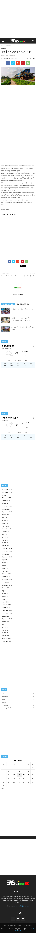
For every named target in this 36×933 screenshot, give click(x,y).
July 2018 (4, 624)
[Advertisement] (18, 19)
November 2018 (7, 613)
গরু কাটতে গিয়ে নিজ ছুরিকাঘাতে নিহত (9, 276)
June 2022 (5, 520)
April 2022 (5, 523)
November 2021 (7, 529)
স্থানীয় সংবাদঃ (5, 694)
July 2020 (4, 560)
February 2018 (6, 638)
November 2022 (7, 506)
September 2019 (7, 585)
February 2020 (6, 574)
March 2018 (5, 636)
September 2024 (7, 492)
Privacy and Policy (27, 925)
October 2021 (6, 532)
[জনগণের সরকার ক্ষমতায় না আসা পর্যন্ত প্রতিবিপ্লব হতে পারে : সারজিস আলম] (5, 320)
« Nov (2, 788)
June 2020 (5, 562)
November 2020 (7, 551)
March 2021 (5, 546)
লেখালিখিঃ (4, 702)
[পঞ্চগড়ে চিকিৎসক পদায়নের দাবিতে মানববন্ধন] (5, 311)
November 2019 (7, 579)
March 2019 (5, 602)
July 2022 (4, 517)
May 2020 (5, 565)
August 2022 (6, 515)
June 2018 (5, 627)
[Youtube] (23, 919)
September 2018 (7, 619)
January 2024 (6, 501)
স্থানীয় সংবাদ (6, 925)
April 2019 (5, 599)
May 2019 (5, 596)
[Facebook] (13, 919)
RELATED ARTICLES (8, 304)
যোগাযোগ (19, 925)
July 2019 (4, 591)
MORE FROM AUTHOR (22, 304)
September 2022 (7, 512)
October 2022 (6, 509)
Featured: (5, 705)
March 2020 (5, 571)
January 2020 (6, 577)
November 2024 (7, 489)
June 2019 (5, 593)
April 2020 (5, 568)
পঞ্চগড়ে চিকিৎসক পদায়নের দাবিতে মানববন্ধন (22, 309)
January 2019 (6, 607)
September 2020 (7, 557)
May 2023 (5, 503)
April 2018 (5, 633)
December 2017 (7, 641)
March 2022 (5, 526)
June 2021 (5, 537)
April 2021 (5, 543)
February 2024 (6, 498)
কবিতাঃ (3, 699)
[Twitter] (18, 919)
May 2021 (5, 540)
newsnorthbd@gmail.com (21, 906)
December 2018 (7, 610)
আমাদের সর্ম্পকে (13, 925)
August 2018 (6, 622)
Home (2, 45)
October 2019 (6, 582)
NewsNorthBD (6, 58)
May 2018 (5, 630)
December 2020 (7, 548)
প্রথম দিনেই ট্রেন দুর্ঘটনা (29, 276)
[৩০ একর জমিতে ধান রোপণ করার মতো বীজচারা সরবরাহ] (5, 329)
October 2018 (6, 616)
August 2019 (6, 588)
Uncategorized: (6, 708)
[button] (33, 41)
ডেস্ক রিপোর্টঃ (8, 45)
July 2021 (4, 534)
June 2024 (5, 495)
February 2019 (6, 605)
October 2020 (6, 554)
